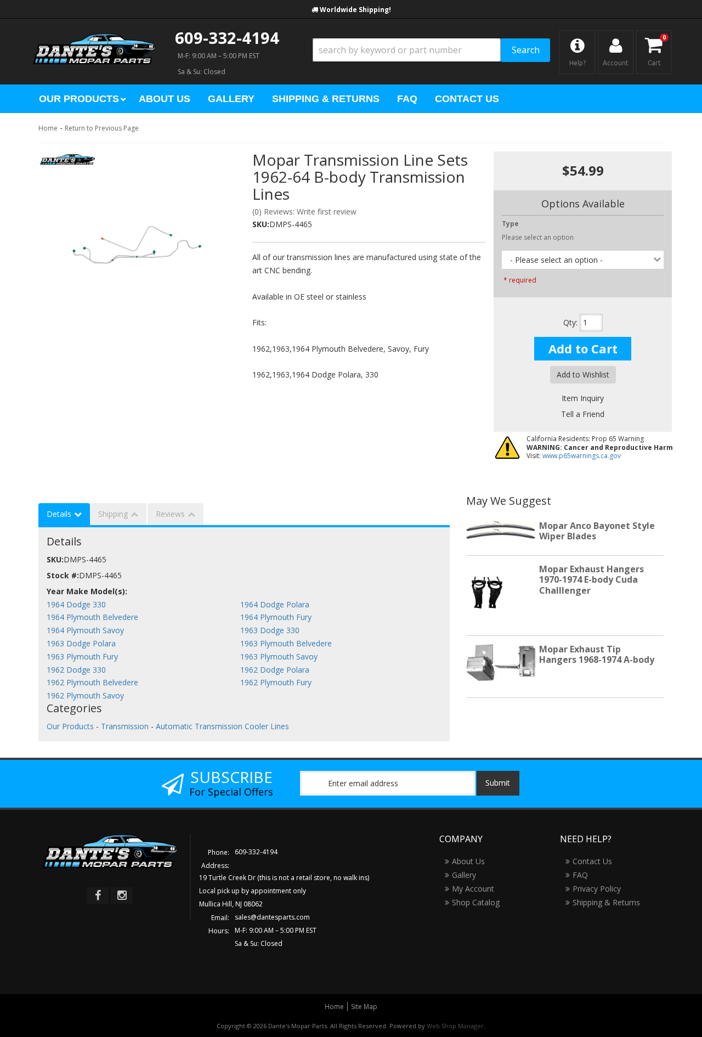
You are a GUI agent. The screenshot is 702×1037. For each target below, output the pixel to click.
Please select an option (538, 237)
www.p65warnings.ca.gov (581, 455)
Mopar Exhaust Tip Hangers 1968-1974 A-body (596, 654)
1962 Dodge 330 (76, 669)
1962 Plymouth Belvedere (92, 682)
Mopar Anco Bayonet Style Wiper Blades (597, 531)
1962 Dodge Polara (274, 669)
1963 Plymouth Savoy (279, 656)
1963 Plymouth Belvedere (286, 643)
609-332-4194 (227, 38)
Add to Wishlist (583, 374)
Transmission (125, 726)
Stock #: (63, 575)
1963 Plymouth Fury (82, 656)
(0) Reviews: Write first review (304, 211)
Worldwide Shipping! (355, 9)
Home (48, 128)
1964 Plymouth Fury (276, 617)
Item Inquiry (583, 398)
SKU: (260, 224)
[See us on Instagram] (122, 895)
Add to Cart (583, 348)
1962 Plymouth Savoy (85, 695)
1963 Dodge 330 (269, 630)
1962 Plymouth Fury (276, 682)
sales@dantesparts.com (272, 917)
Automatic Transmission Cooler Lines (222, 726)
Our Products (70, 726)
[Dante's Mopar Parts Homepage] (94, 38)
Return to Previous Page (102, 128)
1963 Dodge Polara (81, 643)
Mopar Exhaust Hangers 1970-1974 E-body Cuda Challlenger (591, 579)
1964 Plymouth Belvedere (92, 617)
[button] (431, 50)
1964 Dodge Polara (274, 604)
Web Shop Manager (455, 1026)
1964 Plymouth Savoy (85, 630)
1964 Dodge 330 (76, 604)
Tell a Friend (582, 414)
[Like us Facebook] (98, 895)
